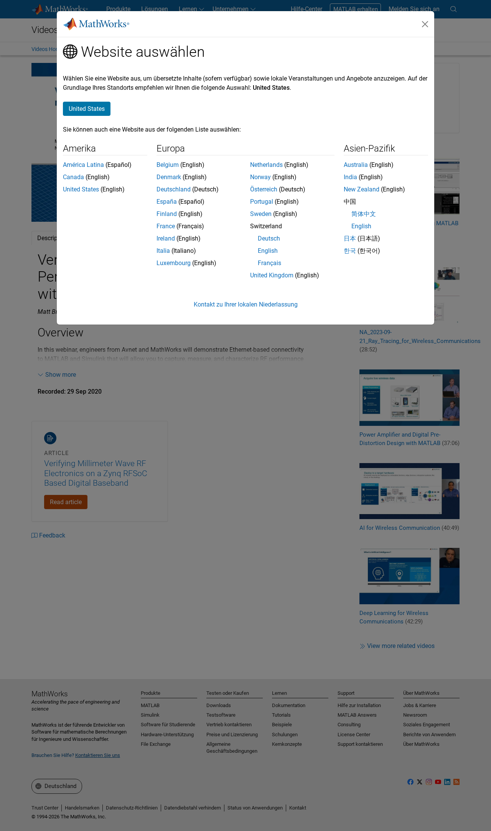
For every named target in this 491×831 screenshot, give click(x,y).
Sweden (261, 214)
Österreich (263, 189)
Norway (260, 177)
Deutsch (269, 238)
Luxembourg (174, 263)
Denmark (169, 177)
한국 (350, 250)
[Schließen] (425, 24)
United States (81, 189)
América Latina (83, 164)
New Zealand (361, 189)
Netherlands (266, 164)
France (166, 226)
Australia (356, 164)
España (167, 201)
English (268, 250)
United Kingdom (271, 275)
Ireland (166, 238)
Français (269, 263)
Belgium (168, 164)
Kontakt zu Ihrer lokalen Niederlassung (246, 304)
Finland (167, 214)
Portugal (261, 201)
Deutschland (174, 189)
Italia (163, 250)
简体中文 (363, 214)
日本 (350, 238)
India (350, 177)
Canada (73, 177)
